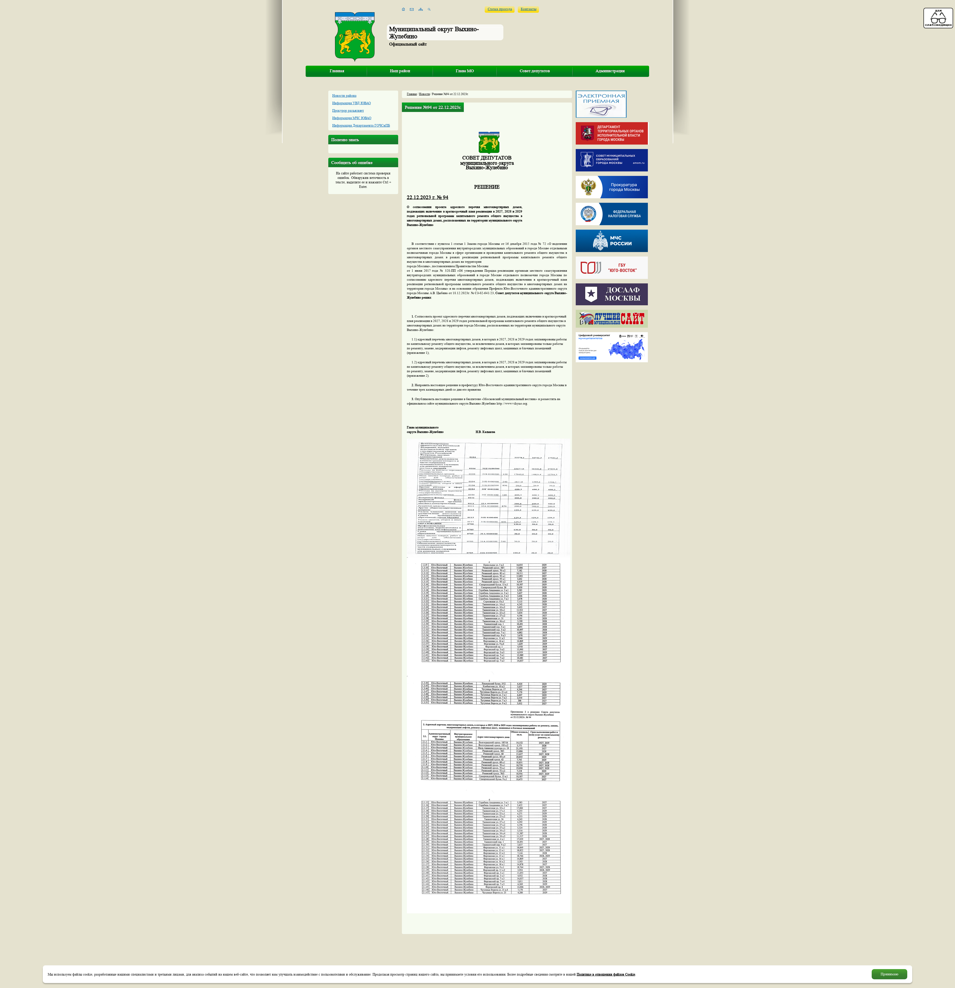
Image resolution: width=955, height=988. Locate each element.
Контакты (528, 9)
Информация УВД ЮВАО (351, 103)
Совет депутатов (535, 70)
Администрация (610, 70)
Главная (337, 70)
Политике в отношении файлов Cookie (606, 974)
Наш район (400, 70)
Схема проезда (500, 9)
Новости (424, 94)
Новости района (344, 96)
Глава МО (465, 70)
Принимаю (889, 974)
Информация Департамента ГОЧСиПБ (361, 125)
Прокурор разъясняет (348, 110)
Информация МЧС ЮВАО (351, 118)
